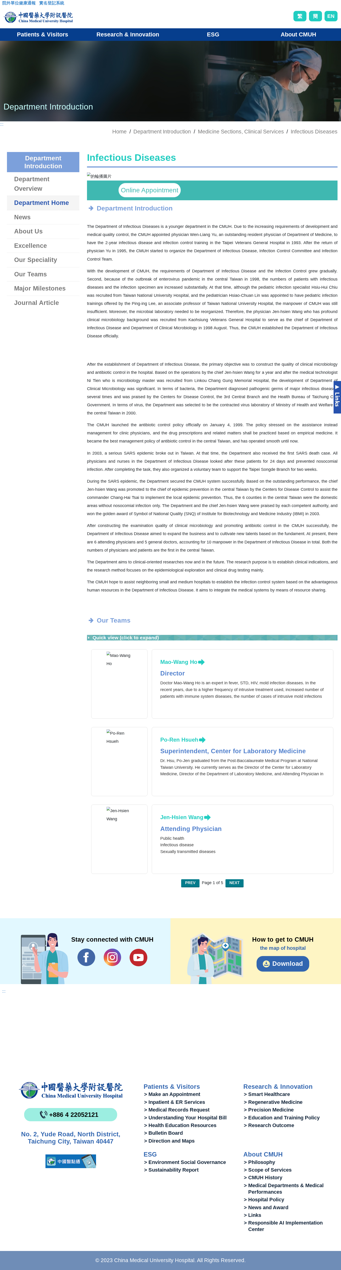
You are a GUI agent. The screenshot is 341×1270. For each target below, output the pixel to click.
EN (331, 16)
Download (287, 963)
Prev (190, 883)
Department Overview (31, 184)
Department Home (41, 202)
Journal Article (36, 302)
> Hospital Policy (264, 1199)
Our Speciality (35, 259)
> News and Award (266, 1207)
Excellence (30, 245)
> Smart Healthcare (267, 1094)
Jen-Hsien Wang (181, 817)
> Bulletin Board (163, 1133)
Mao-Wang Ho (178, 662)
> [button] (329, 176)
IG (112, 957)
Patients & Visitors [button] (42, 34)
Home (119, 132)
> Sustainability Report (171, 1170)
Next (234, 883)
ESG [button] (213, 34)
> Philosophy (259, 1162)
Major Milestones (40, 288)
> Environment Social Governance (185, 1162)
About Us (28, 231)
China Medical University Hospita (70, 1090)
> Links (252, 1215)
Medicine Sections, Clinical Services (241, 132)
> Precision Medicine (269, 1110)
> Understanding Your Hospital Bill (185, 1118)
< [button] (95, 176)
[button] (205, 174)
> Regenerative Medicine (273, 1102)
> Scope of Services (268, 1170)
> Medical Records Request (176, 1110)
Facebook (86, 957)
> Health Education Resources (180, 1125)
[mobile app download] (70, 1161)
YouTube (138, 957)
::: (6, 4)
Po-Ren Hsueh (179, 740)
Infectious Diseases (314, 132)
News (22, 217)
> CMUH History (263, 1177)
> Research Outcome (269, 1125)
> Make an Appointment (172, 1094)
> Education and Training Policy (282, 1118)
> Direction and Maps (169, 1141)
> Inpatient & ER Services (174, 1102)
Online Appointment (149, 190)
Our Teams (30, 274)
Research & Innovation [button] (128, 34)
